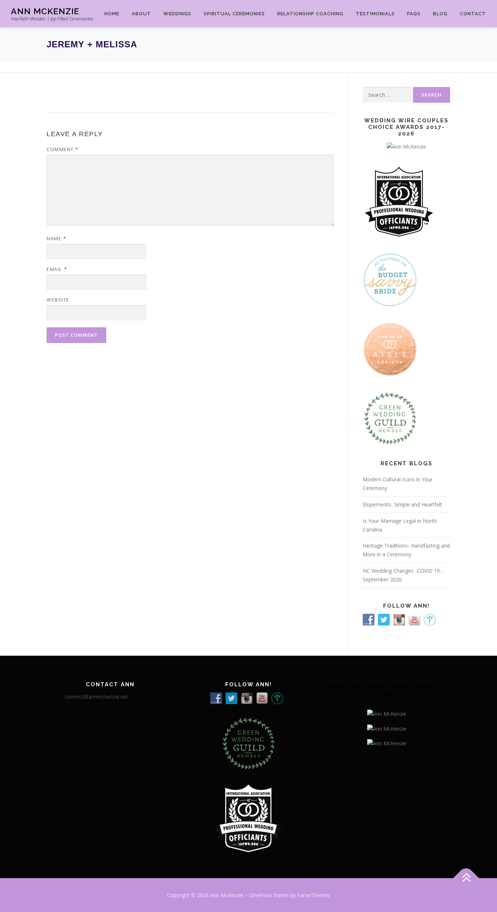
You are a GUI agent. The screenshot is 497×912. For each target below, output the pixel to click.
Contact (473, 13)
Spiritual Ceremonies (234, 13)
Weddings (177, 13)
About (141, 13)
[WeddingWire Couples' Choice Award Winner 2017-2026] (386, 713)
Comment (63, 149)
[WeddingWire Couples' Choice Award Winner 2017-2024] (386, 742)
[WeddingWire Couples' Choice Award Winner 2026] (406, 145)
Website (58, 299)
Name (56, 238)
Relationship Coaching (310, 13)
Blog (440, 13)
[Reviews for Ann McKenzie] (390, 417)
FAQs (414, 13)
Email (57, 269)
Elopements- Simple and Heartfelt (402, 504)
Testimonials (375, 13)
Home (111, 13)
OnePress (260, 895)
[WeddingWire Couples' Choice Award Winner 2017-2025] (386, 728)
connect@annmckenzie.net (96, 696)
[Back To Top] (466, 878)
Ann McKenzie (45, 11)
